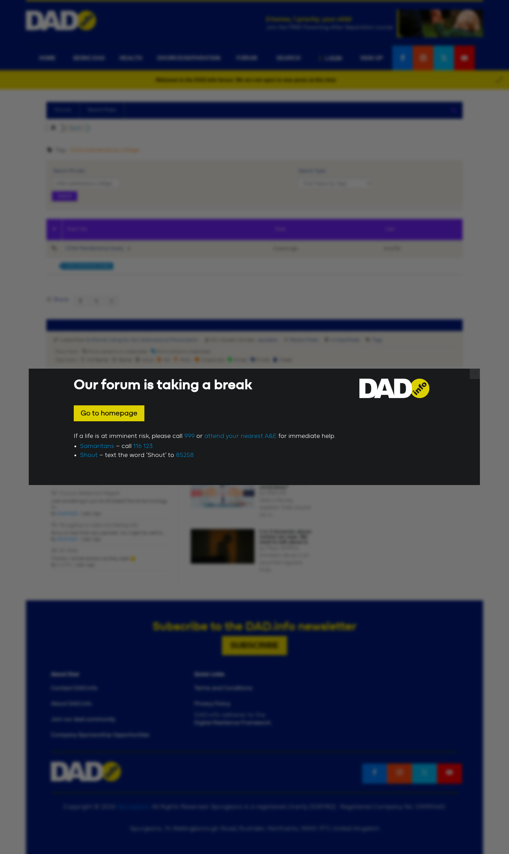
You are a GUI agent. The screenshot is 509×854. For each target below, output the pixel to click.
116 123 (143, 446)
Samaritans (97, 446)
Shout (89, 455)
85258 (185, 455)
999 (189, 436)
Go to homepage (109, 413)
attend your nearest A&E (240, 436)
